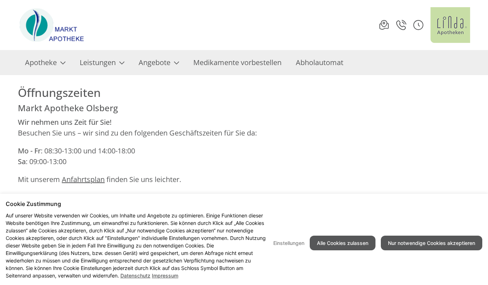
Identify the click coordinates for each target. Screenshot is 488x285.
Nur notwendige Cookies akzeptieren (431, 243)
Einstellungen (288, 243)
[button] (418, 25)
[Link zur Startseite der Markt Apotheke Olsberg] (54, 25)
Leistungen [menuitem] (98, 62)
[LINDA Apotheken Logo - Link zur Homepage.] (450, 25)
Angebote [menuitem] (154, 62)
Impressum (165, 275)
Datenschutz (135, 275)
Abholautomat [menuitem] (319, 62)
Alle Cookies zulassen (342, 243)
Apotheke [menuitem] (41, 62)
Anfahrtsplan (83, 179)
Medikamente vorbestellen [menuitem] (237, 62)
